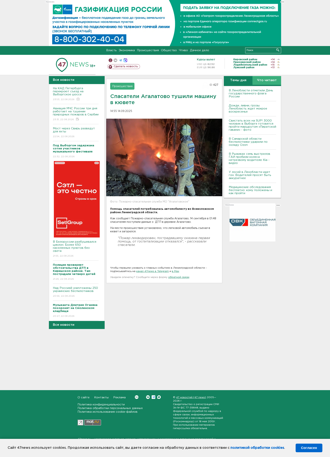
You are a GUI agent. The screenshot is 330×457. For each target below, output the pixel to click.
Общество (169, 50)
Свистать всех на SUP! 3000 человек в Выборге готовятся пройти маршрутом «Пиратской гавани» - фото (252, 125)
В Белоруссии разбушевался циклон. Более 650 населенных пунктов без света (74, 249)
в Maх (175, 271)
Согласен (309, 448)
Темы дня (238, 80)
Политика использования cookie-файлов (108, 412)
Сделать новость (126, 66)
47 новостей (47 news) (191, 397)
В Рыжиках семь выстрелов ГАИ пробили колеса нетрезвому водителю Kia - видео (249, 158)
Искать (277, 50)
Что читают (267, 80)
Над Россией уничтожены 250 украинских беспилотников (75, 292)
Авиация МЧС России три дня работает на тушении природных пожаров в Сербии (76, 114)
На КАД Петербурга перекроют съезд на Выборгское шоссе (68, 93)
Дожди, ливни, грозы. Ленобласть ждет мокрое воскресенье (248, 108)
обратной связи (178, 277)
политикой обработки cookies (257, 447)
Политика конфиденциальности (101, 404)
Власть (111, 50)
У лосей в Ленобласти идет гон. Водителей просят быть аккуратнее (250, 175)
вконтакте (115, 60)
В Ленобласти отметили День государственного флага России (251, 93)
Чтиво (183, 50)
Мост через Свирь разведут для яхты (74, 132)
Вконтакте (148, 397)
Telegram (153, 397)
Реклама (119, 397)
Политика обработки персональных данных (110, 408)
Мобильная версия (110, 60)
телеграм (120, 60)
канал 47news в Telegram (152, 271)
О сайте (84, 397)
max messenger (125, 60)
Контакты (101, 397)
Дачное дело (199, 50)
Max (159, 397)
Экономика (127, 50)
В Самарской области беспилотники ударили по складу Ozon (248, 142)
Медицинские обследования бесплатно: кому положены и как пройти (250, 190)
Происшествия (148, 50)
